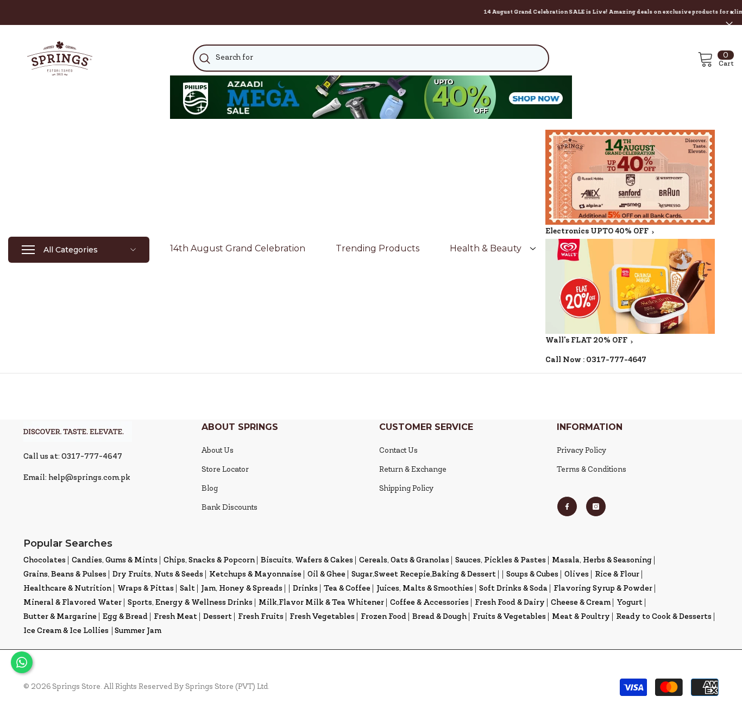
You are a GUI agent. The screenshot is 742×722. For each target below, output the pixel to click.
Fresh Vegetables (322, 617)
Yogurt (630, 603)
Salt (187, 589)
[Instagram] (596, 506)
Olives (576, 575)
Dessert (217, 617)
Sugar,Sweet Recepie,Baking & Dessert (423, 575)
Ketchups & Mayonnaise (255, 575)
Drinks (305, 589)
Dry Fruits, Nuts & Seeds (157, 575)
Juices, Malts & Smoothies (424, 589)
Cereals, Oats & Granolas (404, 560)
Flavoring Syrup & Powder (603, 589)
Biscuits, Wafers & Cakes (307, 560)
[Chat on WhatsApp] (22, 662)
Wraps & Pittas (145, 589)
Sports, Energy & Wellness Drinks (190, 603)
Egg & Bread (125, 617)
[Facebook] (567, 506)
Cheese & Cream (581, 603)
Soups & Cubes (532, 575)
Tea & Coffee (347, 589)
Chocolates (44, 560)
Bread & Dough (439, 617)
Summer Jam (138, 631)
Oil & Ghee (326, 575)
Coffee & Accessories (429, 603)
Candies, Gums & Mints (115, 560)
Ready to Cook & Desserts (664, 617)
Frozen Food (383, 617)
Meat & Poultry (581, 617)
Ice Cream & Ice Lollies (66, 631)
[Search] (371, 58)
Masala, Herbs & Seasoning (602, 560)
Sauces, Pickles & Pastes (500, 560)
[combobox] (371, 58)
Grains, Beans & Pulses (64, 575)
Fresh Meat (175, 617)
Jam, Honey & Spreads (241, 589)
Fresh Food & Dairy (510, 603)
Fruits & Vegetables (509, 617)
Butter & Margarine (60, 617)
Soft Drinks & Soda (513, 589)
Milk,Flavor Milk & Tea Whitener (321, 603)
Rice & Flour (617, 575)
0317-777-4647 (616, 360)
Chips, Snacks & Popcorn (209, 560)
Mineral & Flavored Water (72, 603)
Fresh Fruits (261, 617)
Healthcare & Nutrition (67, 589)
